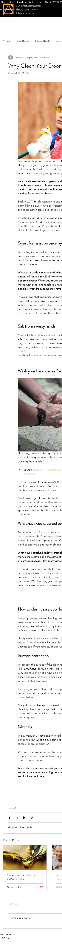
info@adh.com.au (33, 2)
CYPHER (6, 938)
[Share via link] (31, 817)
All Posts (7, 41)
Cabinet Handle (42, 41)
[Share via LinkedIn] (24, 817)
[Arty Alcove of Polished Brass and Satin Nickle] (24, 857)
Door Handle (23, 41)
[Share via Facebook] (9, 817)
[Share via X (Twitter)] (16, 817)
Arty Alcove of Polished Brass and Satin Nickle (23, 877)
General (12, 807)
